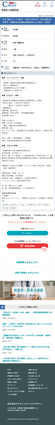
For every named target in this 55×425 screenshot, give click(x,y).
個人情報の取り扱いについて (38, 388)
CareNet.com (33, 376)
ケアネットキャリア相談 (15, 391)
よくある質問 (12, 394)
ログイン (29, 233)
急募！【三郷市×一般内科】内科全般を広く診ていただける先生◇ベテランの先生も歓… (27, 325)
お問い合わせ (32, 370)
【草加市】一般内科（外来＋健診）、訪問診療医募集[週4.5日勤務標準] (27, 313)
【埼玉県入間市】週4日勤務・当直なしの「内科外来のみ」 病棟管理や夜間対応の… (27, 359)
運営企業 (31, 373)
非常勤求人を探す (13, 376)
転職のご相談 (12, 382)
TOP (9, 370)
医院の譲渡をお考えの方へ (27, 273)
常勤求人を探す (12, 373)
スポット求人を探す (14, 379)
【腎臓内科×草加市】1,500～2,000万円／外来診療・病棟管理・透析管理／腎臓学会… (26, 336)
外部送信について (34, 385)
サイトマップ (32, 379)
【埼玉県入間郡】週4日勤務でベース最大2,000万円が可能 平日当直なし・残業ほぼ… (27, 348)
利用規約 (31, 382)
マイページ (11, 385)
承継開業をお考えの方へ (27, 262)
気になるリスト (12, 388)
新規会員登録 (30, 246)
